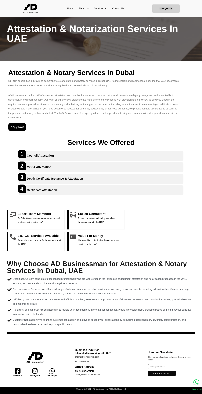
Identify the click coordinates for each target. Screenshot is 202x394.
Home (70, 8)
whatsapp (52, 375)
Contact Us (118, 8)
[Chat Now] (196, 382)
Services (98, 8)
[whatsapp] (52, 371)
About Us (84, 8)
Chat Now (196, 389)
